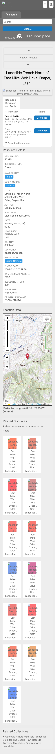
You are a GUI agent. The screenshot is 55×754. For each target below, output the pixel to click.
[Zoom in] (7, 318)
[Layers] (46, 318)
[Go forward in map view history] (7, 362)
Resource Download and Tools (10, 103)
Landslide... (11, 471)
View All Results (28, 57)
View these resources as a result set (24, 426)
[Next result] (28, 65)
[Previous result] (29, 51)
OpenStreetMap (34, 404)
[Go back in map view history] (7, 366)
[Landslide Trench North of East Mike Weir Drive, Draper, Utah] (27, 92)
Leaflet (13, 404)
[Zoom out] (7, 350)
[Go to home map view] (7, 357)
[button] (27, 356)
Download (42, 117)
